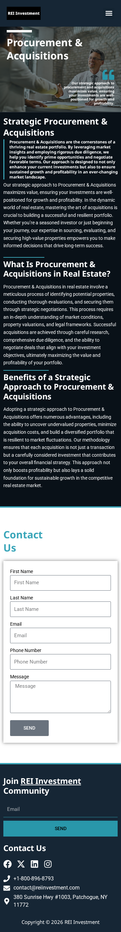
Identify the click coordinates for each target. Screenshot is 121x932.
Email (16, 624)
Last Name (21, 597)
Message (19, 676)
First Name (21, 571)
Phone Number (25, 650)
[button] (108, 13)
